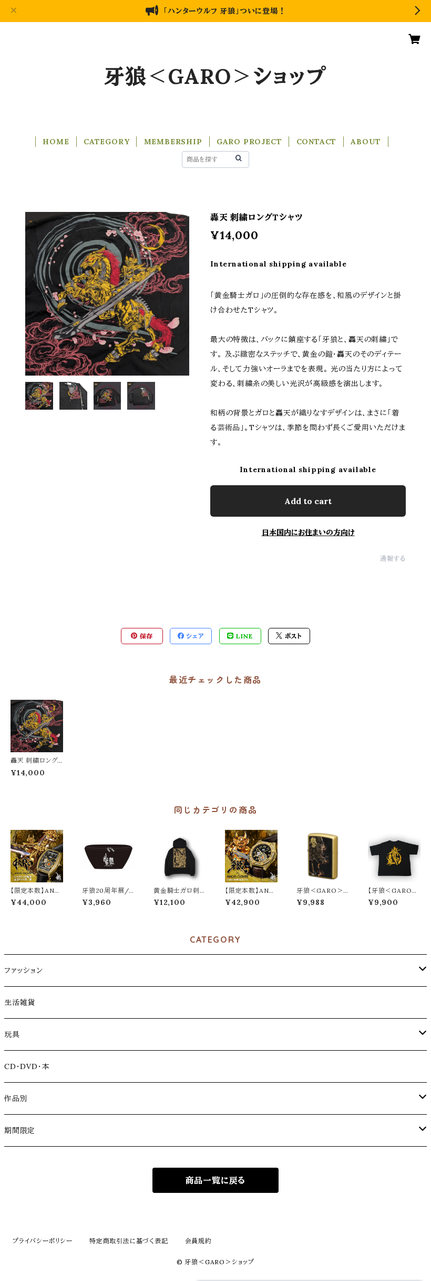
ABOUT (366, 141)
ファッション (23, 970)
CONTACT (316, 141)
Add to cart (308, 501)
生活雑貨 (19, 1002)
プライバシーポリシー (43, 1241)
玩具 (12, 1034)
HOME (56, 141)
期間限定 (19, 1130)
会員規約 (198, 1241)
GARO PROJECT (249, 141)
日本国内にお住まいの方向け (308, 532)
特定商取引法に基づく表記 (128, 1241)
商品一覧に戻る (216, 1180)
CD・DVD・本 (26, 1066)
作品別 (15, 1098)
